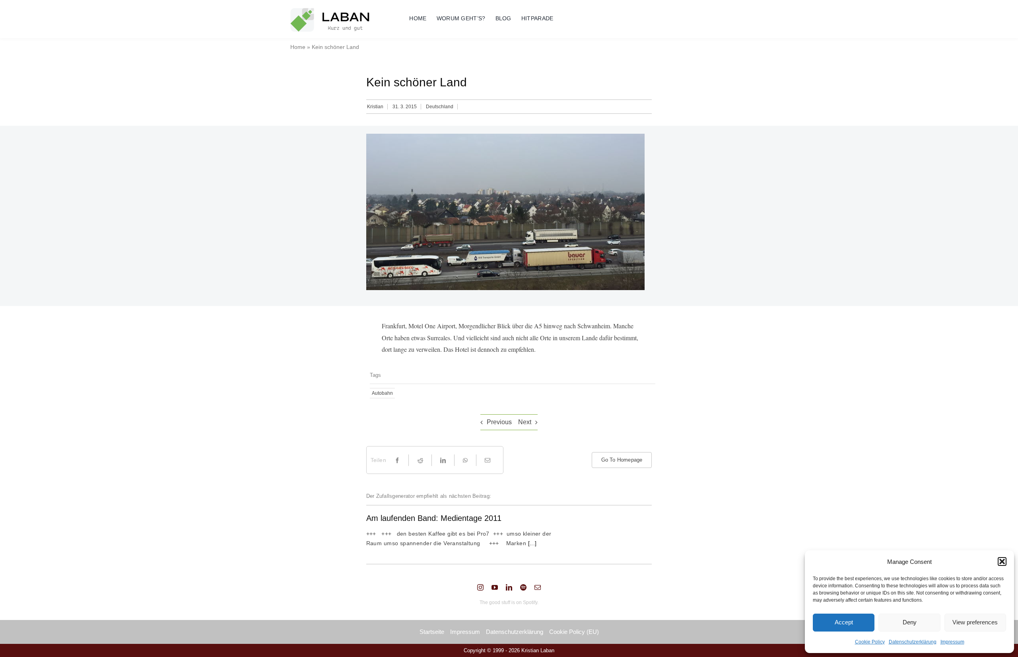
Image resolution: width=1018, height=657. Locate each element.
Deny (910, 622)
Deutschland (439, 106)
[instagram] (480, 587)
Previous (499, 422)
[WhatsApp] (465, 460)
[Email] (487, 460)
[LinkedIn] (443, 460)
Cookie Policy (870, 642)
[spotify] (523, 587)
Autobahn (382, 393)
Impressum (952, 642)
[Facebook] (397, 460)
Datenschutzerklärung (912, 642)
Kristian (375, 106)
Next (524, 422)
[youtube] (495, 587)
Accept (844, 622)
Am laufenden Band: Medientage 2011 (433, 518)
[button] (1002, 561)
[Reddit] (420, 460)
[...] (531, 543)
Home (297, 47)
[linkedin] (509, 587)
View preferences (975, 622)
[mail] (537, 587)
